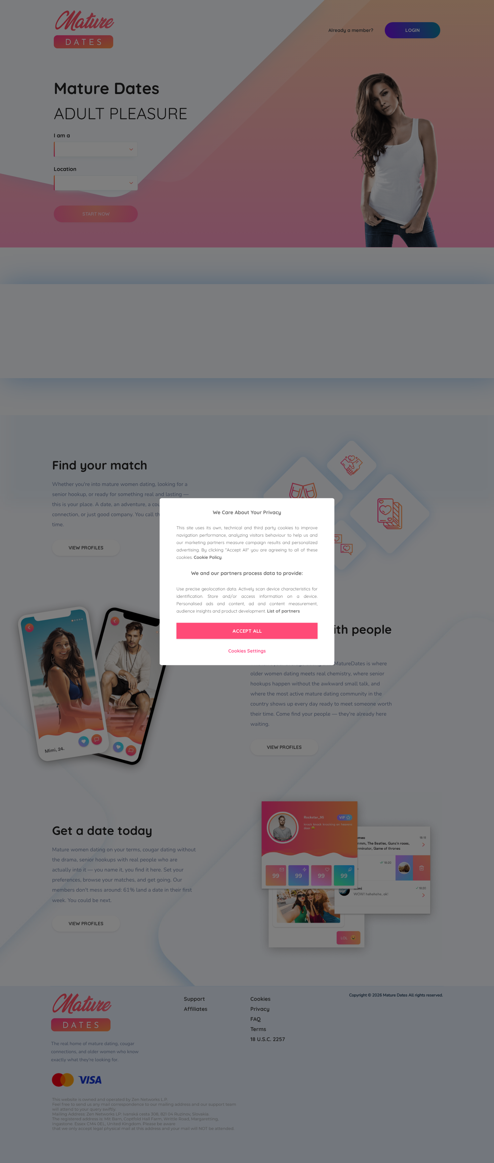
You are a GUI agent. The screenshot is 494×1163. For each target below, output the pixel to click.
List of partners (283, 611)
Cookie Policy (208, 558)
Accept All (247, 631)
